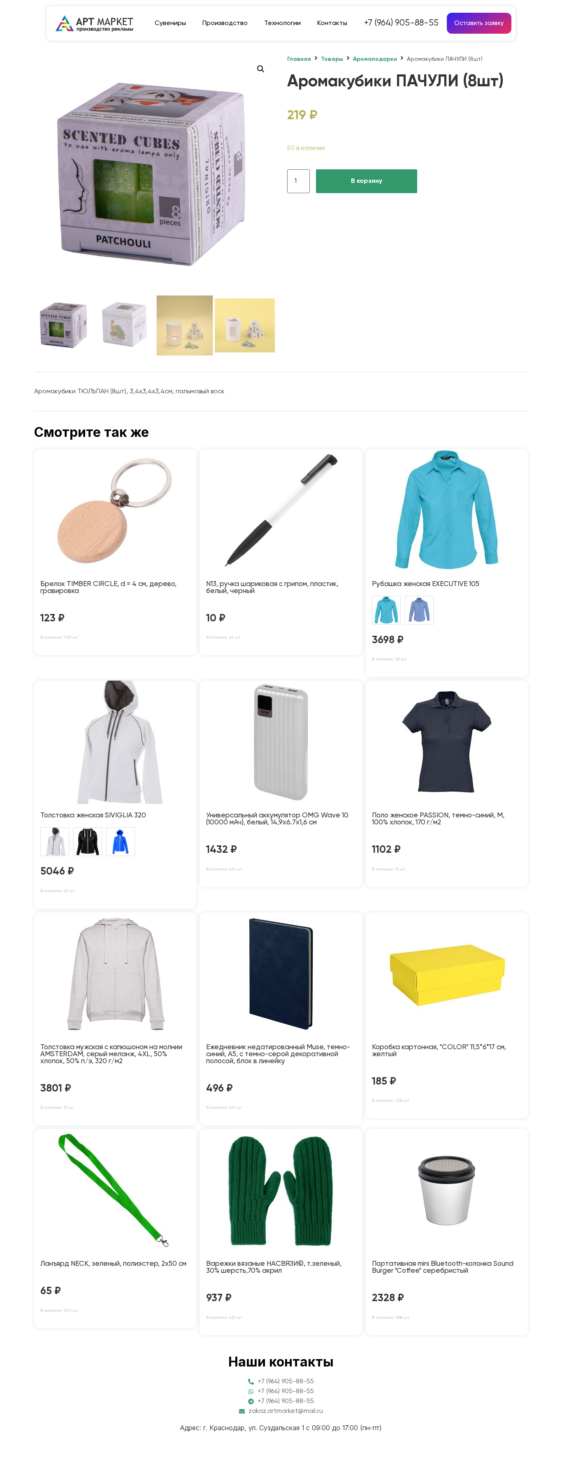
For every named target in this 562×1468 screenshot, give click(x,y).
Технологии (282, 23)
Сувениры (170, 23)
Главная (299, 59)
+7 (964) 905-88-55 (401, 23)
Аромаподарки (375, 59)
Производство (225, 23)
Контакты (332, 23)
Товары (332, 59)
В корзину (366, 181)
